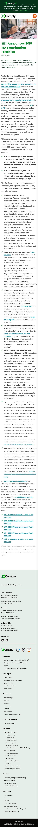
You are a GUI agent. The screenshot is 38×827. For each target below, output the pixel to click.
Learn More (23, 10)
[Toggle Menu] (35, 16)
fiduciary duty (26, 306)
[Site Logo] (9, 16)
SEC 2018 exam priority (24, 497)
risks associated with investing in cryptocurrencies (19, 445)
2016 (3, 108)
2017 (31, 105)
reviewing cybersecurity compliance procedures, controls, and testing (20, 474)
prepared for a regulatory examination (17, 100)
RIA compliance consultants (15, 481)
